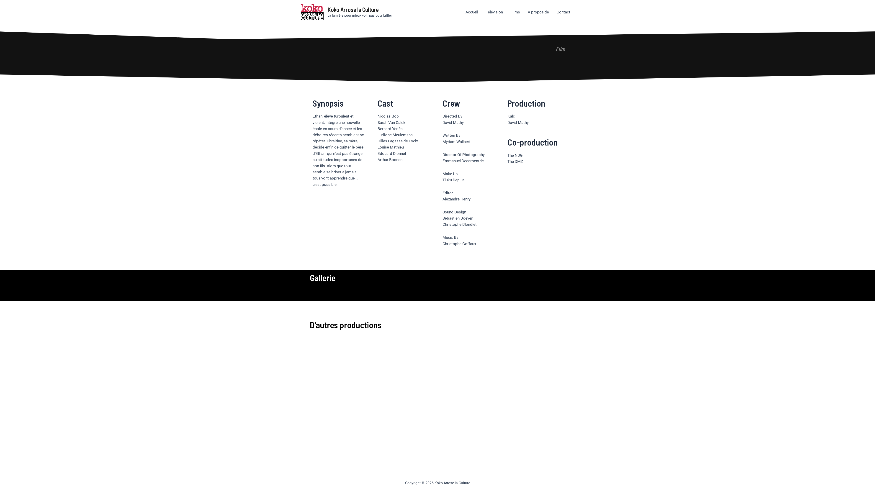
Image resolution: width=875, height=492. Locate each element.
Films (515, 12)
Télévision (494, 12)
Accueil (472, 12)
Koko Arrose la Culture (353, 9)
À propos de (538, 12)
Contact (563, 12)
